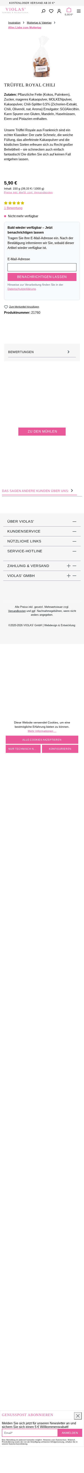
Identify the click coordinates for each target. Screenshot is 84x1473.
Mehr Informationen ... (42, 730)
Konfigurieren (60, 748)
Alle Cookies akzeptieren (41, 739)
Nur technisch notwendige (24, 748)
